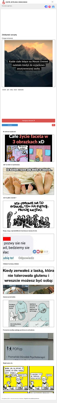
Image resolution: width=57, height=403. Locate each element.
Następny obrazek (27, 120)
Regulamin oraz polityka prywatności (31, 398)
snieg (11, 89)
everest (4, 89)
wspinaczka (20, 89)
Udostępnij (10, 125)
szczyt (15, 89)
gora (8, 89)
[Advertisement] (28, 21)
